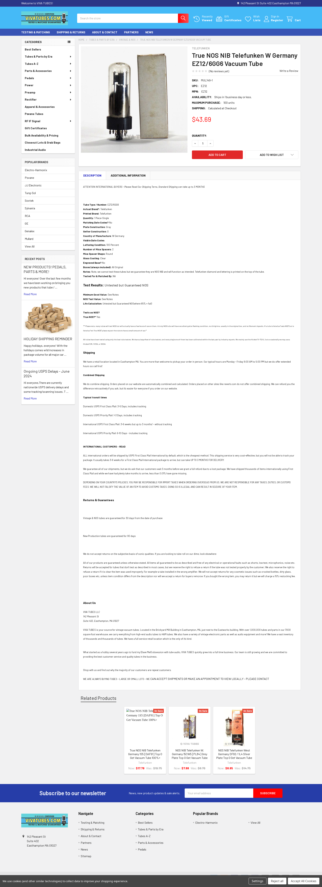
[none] (134, 99)
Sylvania (30, 208)
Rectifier (31, 99)
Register (277, 20)
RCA (27, 216)
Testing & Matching (35, 32)
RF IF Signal (32, 121)
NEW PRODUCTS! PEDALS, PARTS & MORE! (45, 269)
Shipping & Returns (71, 32)
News (149, 32)
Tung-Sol (30, 193)
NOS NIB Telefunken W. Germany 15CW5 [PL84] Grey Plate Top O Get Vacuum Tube (190, 753)
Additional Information (128, 175)
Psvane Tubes (34, 113)
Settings (257, 881)
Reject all (277, 881)
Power (29, 85)
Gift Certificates (36, 128)
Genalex (29, 231)
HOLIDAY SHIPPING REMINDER (48, 339)
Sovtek (29, 200)
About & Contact (104, 32)
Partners (131, 32)
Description (92, 175)
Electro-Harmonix (36, 170)
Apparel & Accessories (40, 106)
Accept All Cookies (303, 881)
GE (26, 223)
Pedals (29, 78)
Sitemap (86, 856)
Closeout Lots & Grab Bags (42, 142)
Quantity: (199, 135)
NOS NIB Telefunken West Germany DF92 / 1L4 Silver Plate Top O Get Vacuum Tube (234, 753)
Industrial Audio (35, 149)
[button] (271, 154)
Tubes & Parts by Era (38, 56)
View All (29, 246)
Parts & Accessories (38, 70)
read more (30, 294)
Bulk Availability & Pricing (41, 135)
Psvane (29, 177)
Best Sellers (33, 49)
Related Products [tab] (98, 698)
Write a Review (289, 70)
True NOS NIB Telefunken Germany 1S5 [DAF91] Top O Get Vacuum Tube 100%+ (145, 753)
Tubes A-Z (31, 63)
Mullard (29, 238)
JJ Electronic (33, 185)
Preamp (30, 92)
